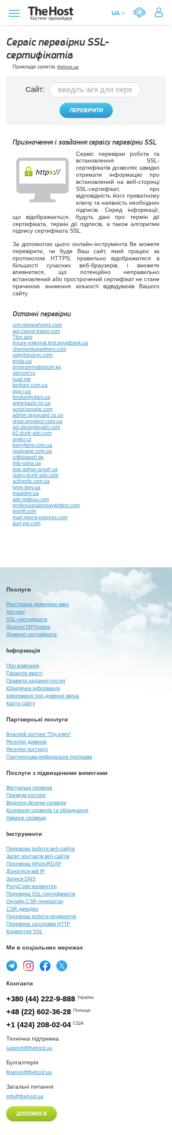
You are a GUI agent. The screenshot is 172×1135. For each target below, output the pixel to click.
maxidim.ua (26, 493)
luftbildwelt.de (28, 457)
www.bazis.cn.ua (32, 403)
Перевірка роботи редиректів (41, 916)
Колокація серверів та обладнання (47, 810)
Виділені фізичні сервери (36, 803)
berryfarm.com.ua (32, 445)
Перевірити (86, 110)
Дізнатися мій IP (25, 871)
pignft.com (24, 511)
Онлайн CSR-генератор (34, 901)
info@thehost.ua (24, 1096)
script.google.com (33, 409)
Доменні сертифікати (31, 634)
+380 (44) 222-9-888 (40, 999)
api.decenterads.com (36, 427)
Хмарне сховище (26, 818)
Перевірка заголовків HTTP (38, 924)
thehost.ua (67, 66)
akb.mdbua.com (31, 500)
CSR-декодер (22, 909)
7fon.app (23, 337)
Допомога (31, 1114)
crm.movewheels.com (37, 325)
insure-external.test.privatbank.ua (50, 343)
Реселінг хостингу (27, 749)
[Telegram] (11, 965)
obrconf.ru (24, 373)
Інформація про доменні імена (42, 696)
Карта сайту (20, 703)
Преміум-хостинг (26, 795)
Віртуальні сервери (29, 788)
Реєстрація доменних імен (37, 604)
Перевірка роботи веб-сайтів (40, 849)
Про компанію (22, 666)
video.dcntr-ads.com (35, 475)
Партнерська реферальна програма (49, 757)
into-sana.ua (27, 463)
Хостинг (15, 612)
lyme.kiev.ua (26, 487)
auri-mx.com (26, 523)
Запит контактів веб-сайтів (37, 856)
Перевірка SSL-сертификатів (40, 894)
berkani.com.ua (30, 385)
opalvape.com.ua (32, 451)
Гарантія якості (24, 673)
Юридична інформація (33, 688)
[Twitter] (61, 965)
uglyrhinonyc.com (33, 355)
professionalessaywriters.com (46, 505)
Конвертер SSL (24, 931)
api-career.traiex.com (36, 331)
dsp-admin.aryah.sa (35, 469)
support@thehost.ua (29, 1048)
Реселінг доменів (26, 742)
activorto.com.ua (31, 481)
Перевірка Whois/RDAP (33, 864)
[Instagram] (28, 965)
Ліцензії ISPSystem (28, 627)
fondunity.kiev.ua (31, 397)
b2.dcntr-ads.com (32, 433)
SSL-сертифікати (26, 619)
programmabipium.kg (37, 367)
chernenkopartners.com (39, 349)
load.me (22, 379)
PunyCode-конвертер (31, 886)
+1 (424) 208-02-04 (38, 1025)
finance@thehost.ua (29, 1072)
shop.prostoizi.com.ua (37, 421)
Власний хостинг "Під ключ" (38, 734)
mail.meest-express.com (40, 518)
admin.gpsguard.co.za (38, 415)
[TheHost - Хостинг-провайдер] (49, 13)
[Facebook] (45, 965)
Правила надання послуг (36, 681)
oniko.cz (22, 439)
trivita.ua (22, 361)
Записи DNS (20, 879)
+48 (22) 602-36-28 (38, 1012)
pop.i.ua (22, 391)
